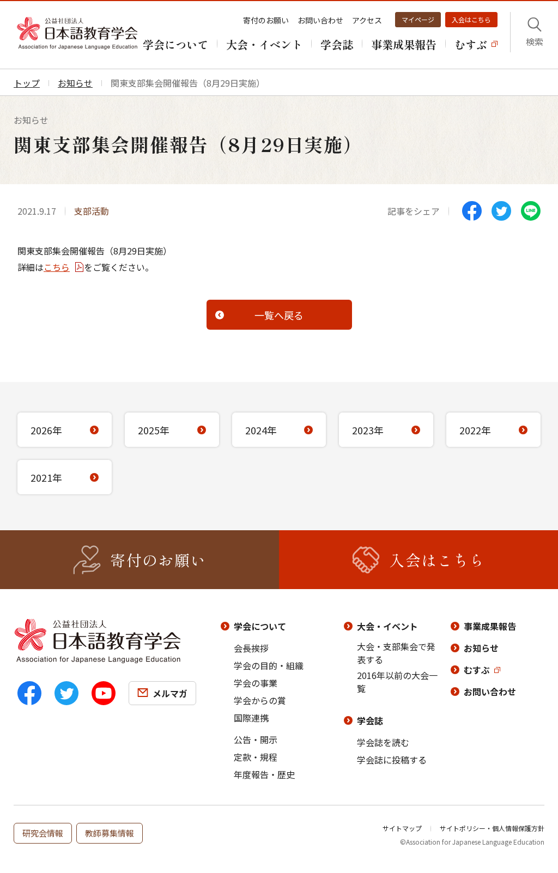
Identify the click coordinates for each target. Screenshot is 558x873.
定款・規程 (255, 756)
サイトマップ (402, 828)
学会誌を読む (383, 742)
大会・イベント (387, 626)
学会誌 (370, 720)
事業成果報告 (490, 626)
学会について (260, 626)
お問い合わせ (320, 20)
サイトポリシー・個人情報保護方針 (492, 828)
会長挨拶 (251, 647)
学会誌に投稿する (392, 759)
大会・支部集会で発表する (396, 653)
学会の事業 (255, 682)
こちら (57, 267)
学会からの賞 (260, 700)
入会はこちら (471, 19)
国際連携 (251, 717)
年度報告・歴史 (264, 774)
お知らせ (481, 647)
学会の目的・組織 (269, 665)
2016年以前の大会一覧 (397, 682)
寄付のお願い (266, 20)
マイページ (418, 19)
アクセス (367, 20)
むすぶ (477, 669)
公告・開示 (255, 739)
